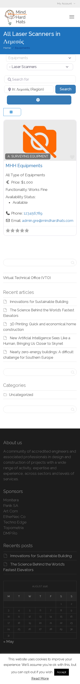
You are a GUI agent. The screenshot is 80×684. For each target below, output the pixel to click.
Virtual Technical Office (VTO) (27, 278)
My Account (64, 3)
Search (68, 89)
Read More (40, 678)
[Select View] (12, 112)
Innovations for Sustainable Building (39, 302)
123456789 (33, 213)
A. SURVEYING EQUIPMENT (28, 156)
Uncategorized (21, 395)
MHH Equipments (24, 165)
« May (8, 641)
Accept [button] (61, 672)
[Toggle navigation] (72, 17)
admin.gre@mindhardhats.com (47, 220)
